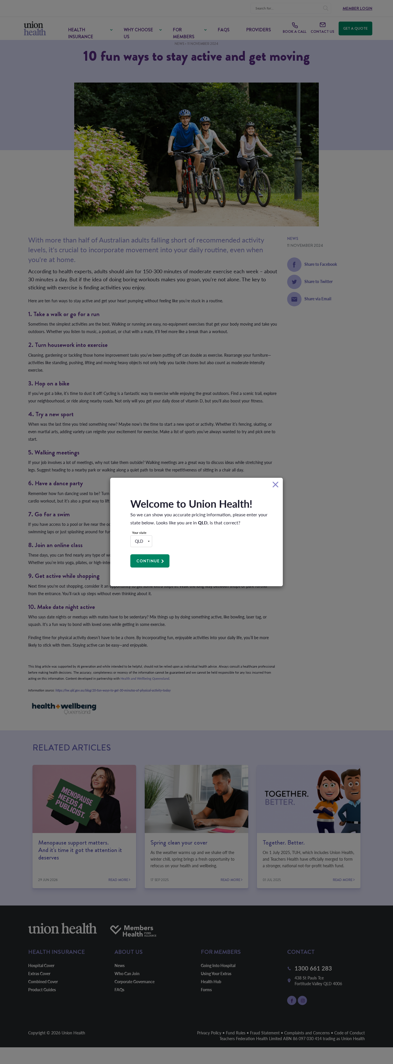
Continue (148, 561)
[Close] (275, 485)
